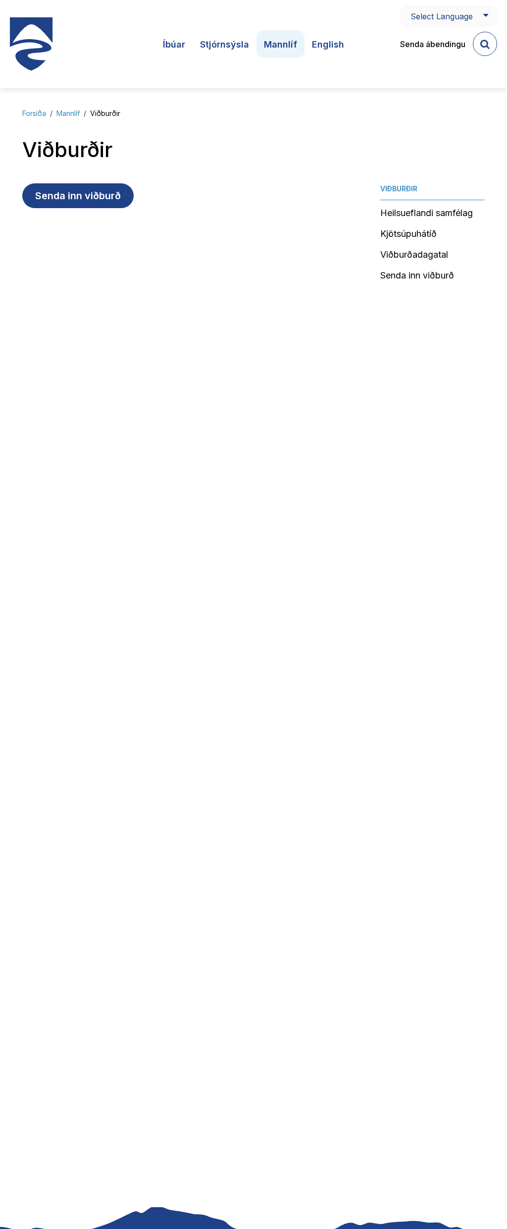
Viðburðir (105, 113)
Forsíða (34, 113)
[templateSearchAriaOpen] (485, 44)
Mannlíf (68, 113)
